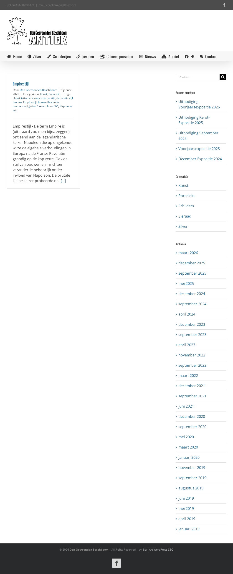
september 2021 (192, 396)
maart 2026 (188, 252)
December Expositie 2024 (200, 158)
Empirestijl (21, 84)
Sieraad (184, 216)
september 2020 (192, 426)
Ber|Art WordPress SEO (158, 549)
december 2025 (191, 263)
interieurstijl (20, 106)
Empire (17, 102)
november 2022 (191, 355)
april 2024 (186, 314)
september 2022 (192, 365)
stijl (15, 110)
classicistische (22, 98)
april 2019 (186, 518)
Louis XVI (52, 106)
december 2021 (191, 385)
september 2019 (192, 477)
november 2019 (191, 467)
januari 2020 (189, 457)
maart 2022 (188, 375)
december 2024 (191, 293)
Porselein (54, 94)
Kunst (43, 94)
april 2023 (186, 344)
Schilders (186, 205)
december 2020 (191, 416)
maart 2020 (188, 447)
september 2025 (192, 273)
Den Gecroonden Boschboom (38, 90)
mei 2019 (186, 508)
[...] (63, 180)
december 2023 (191, 324)
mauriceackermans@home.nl (57, 5)
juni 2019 (186, 498)
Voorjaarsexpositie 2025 (199, 148)
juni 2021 (186, 406)
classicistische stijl (43, 98)
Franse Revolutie (48, 102)
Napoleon (66, 106)
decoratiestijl (64, 98)
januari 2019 (189, 528)
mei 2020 (186, 436)
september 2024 (192, 303)
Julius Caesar (37, 106)
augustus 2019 (190, 488)
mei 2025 (186, 283)
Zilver (183, 226)
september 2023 (192, 334)
